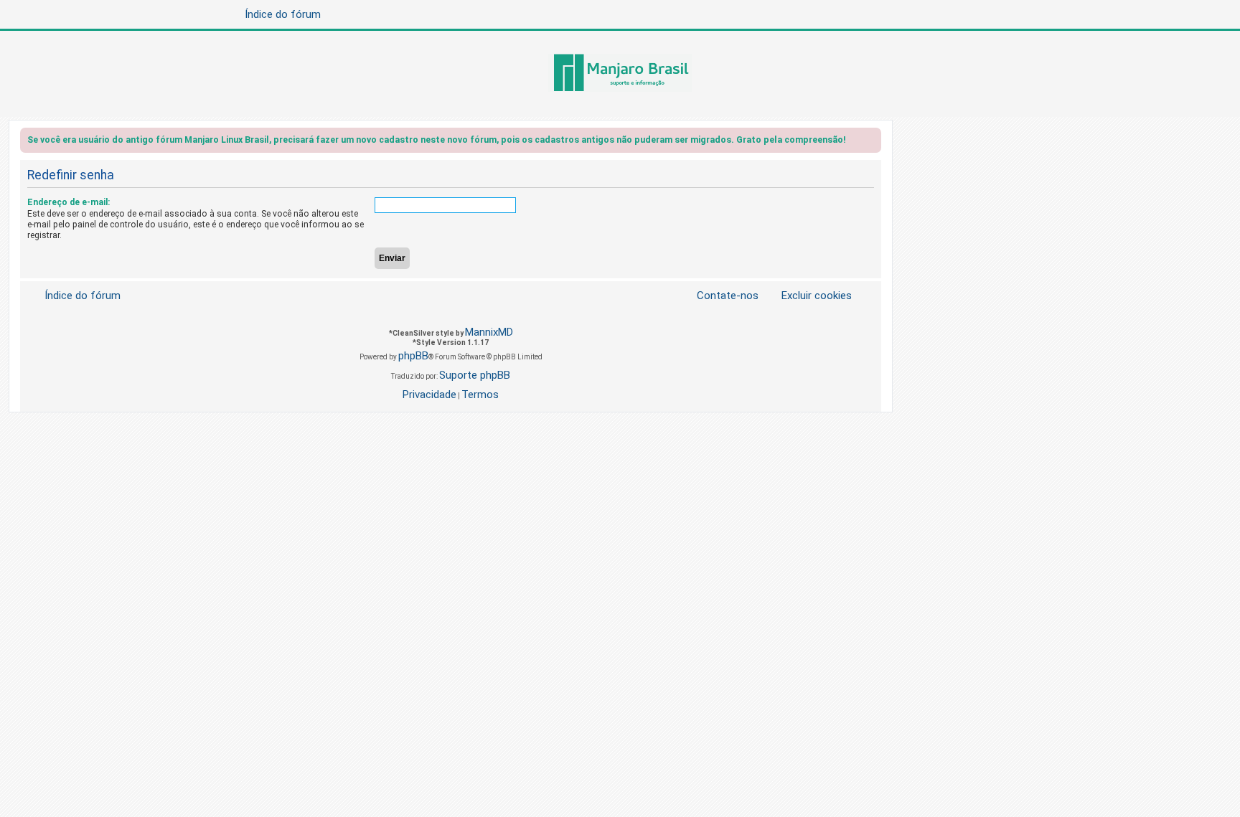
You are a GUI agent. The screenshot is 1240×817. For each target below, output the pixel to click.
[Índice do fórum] (620, 73)
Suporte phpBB (474, 375)
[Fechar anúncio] (871, 142)
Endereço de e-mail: (68, 202)
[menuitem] (808, 296)
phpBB (413, 355)
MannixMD (489, 332)
